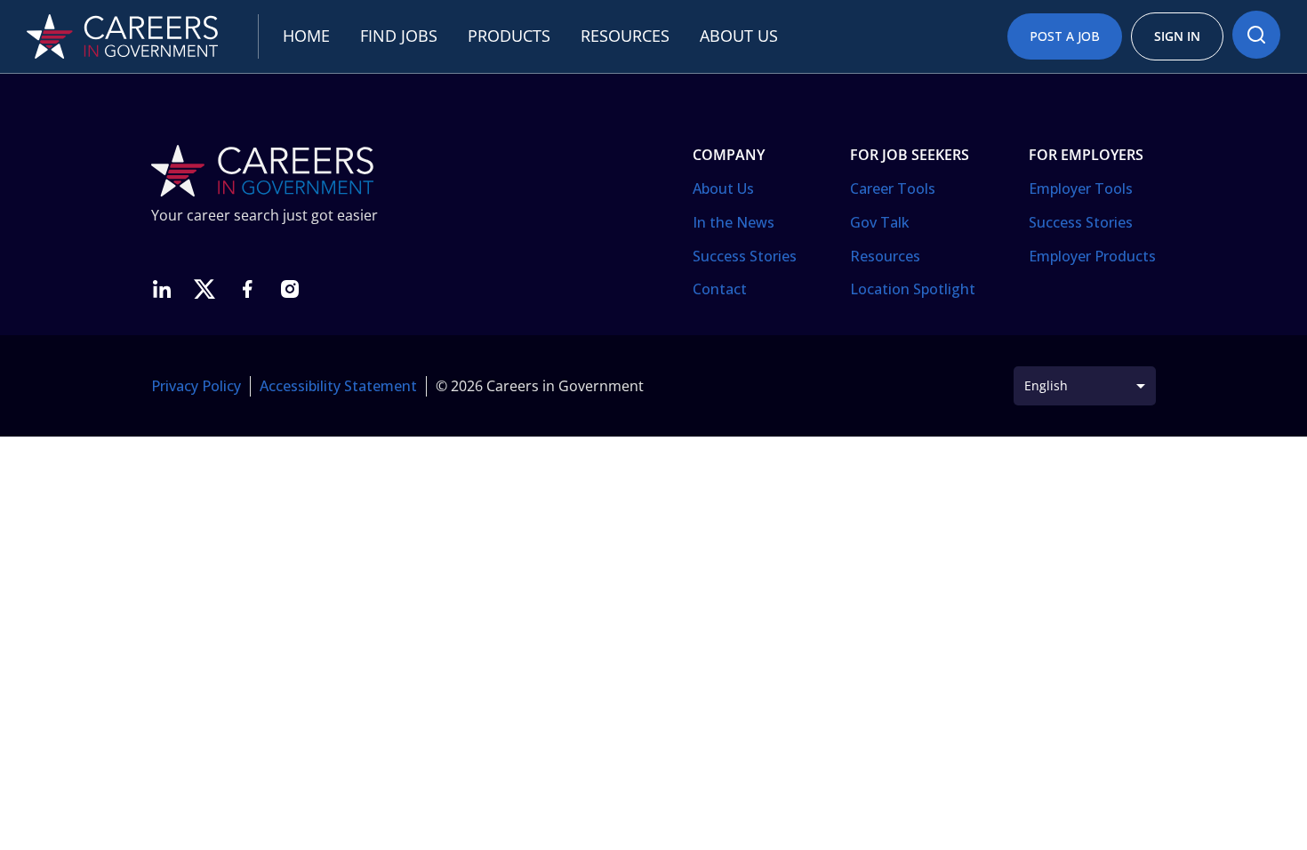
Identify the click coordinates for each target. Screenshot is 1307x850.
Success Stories (745, 256)
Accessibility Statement (338, 386)
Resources (625, 35)
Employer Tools (1081, 188)
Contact (720, 289)
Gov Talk (880, 222)
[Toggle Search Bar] (1256, 35)
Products (509, 35)
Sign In (1177, 36)
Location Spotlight (912, 289)
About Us (723, 188)
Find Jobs (398, 35)
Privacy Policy (196, 386)
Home (306, 35)
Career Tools (892, 188)
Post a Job (1065, 36)
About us (739, 35)
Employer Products (1092, 256)
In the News (733, 222)
